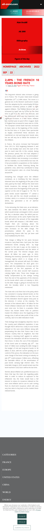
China (5, 484)
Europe (6, 469)
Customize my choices (22, 528)
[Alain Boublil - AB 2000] (9, 4)
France (32, 86)
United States (10, 477)
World (6, 492)
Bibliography (22, 40)
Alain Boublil (22, 22)
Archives (22, 49)
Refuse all (22, 522)
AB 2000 (22, 31)
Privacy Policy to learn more (28, 510)
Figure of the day (22, 59)
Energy (6, 499)
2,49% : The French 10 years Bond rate (22, 81)
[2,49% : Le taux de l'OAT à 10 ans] (7, 90)
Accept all (22, 516)
